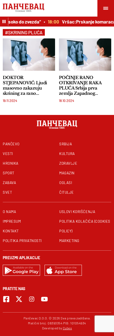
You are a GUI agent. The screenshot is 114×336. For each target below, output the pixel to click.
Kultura (67, 153)
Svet (7, 192)
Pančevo (11, 144)
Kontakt (11, 231)
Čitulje (66, 192)
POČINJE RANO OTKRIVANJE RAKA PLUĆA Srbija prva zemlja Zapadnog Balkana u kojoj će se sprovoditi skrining (80, 85)
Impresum (12, 221)
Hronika (11, 163)
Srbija (65, 144)
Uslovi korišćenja (77, 211)
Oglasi (65, 182)
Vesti (8, 153)
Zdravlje (68, 163)
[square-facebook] (6, 299)
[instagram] (31, 299)
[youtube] (44, 299)
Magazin (67, 173)
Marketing (69, 240)
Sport (8, 173)
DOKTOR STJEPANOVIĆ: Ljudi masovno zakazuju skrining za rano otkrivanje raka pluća (25, 85)
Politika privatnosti (22, 240)
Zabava (9, 182)
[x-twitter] (18, 299)
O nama (9, 211)
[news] (29, 54)
